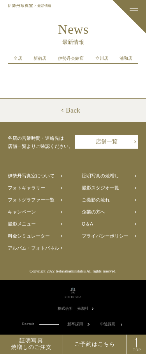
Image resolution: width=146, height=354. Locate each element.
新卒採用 (75, 324)
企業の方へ (93, 212)
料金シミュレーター (29, 236)
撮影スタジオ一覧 (100, 188)
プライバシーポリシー (105, 236)
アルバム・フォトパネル (33, 248)
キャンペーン (22, 212)
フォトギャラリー (26, 188)
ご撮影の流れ (96, 200)
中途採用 (108, 324)
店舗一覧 (107, 141)
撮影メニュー (22, 224)
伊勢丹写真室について (31, 176)
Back (73, 110)
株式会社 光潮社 (73, 309)
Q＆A (87, 224)
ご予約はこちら (95, 344)
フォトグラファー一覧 (31, 200)
